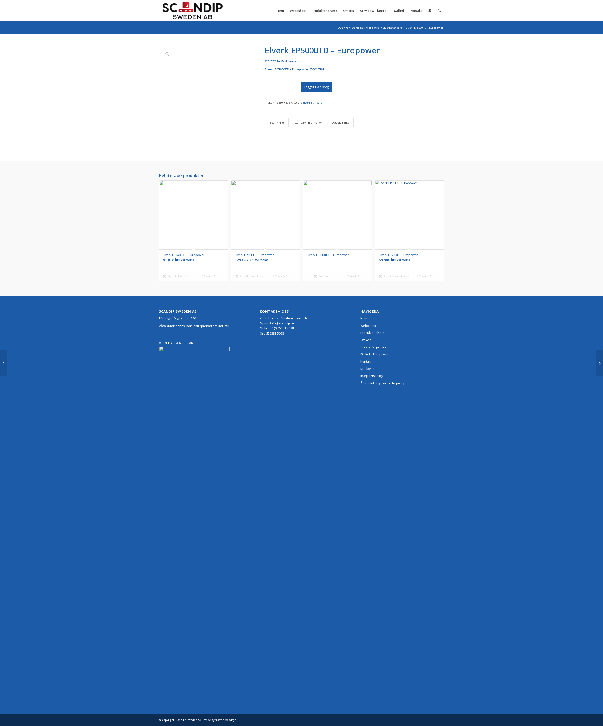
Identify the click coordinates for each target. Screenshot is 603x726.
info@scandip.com (283, 323)
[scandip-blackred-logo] (192, 10)
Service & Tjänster (373, 347)
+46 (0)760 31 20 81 (281, 328)
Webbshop (368, 325)
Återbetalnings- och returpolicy (382, 383)
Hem (363, 318)
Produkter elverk (372, 333)
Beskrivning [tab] (277, 122)
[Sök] (439, 10)
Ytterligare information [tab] (307, 122)
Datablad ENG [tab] (340, 122)
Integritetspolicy (371, 376)
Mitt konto (367, 369)
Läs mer (322, 276)
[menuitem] (280, 10)
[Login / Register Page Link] (430, 11)
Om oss (365, 340)
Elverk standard (312, 102)
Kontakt (365, 361)
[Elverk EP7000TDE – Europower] (3, 363)
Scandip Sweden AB (188, 720)
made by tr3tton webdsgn (220, 720)
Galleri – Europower (374, 354)
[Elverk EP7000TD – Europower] (599, 363)
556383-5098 (275, 333)
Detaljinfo (209, 276)
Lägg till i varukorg (316, 87)
